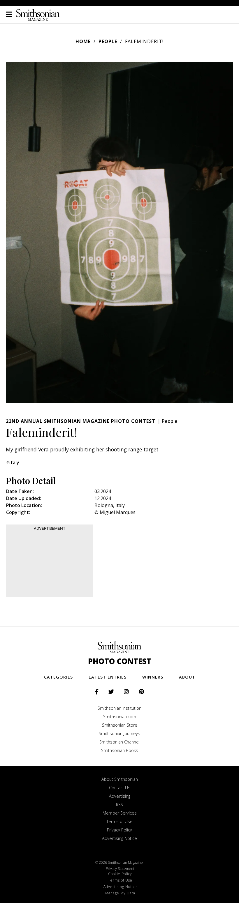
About (187, 677)
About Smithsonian (119, 779)
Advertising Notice (119, 838)
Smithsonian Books (119, 750)
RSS (119, 804)
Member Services (120, 813)
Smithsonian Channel (119, 742)
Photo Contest (119, 661)
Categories (58, 677)
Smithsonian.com (119, 716)
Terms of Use (119, 821)
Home (83, 41)
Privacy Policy (119, 830)
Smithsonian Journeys (119, 733)
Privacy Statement (120, 868)
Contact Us (119, 787)
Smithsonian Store (119, 725)
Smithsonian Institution (119, 708)
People (108, 41)
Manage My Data (120, 893)
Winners (152, 677)
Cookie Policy (120, 873)
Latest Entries (107, 677)
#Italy (12, 462)
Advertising (119, 796)
